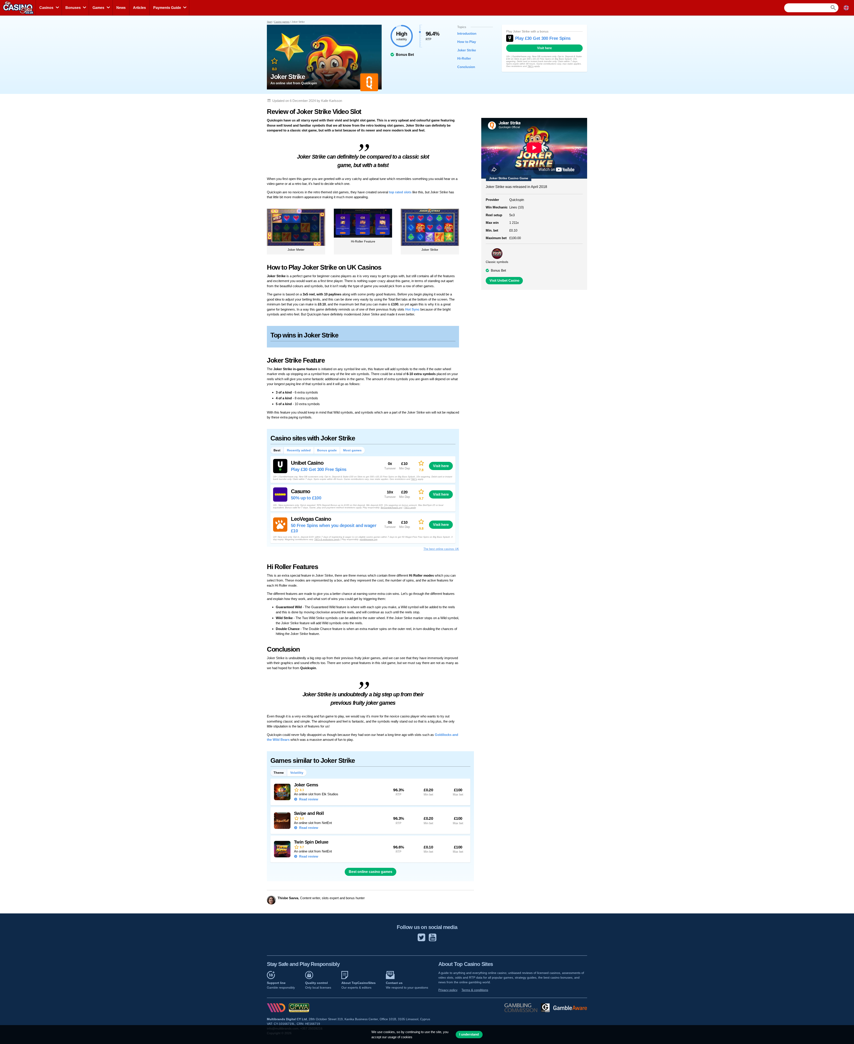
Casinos (46, 8)
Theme (279, 772)
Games (98, 8)
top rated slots (400, 192)
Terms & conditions (474, 990)
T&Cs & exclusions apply (327, 539)
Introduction (466, 33)
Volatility (296, 772)
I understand (469, 1034)
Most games (352, 450)
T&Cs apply (410, 507)
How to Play (466, 42)
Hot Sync (412, 309)
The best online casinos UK (441, 549)
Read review (308, 799)
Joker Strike (466, 50)
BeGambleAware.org (391, 507)
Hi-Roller (464, 58)
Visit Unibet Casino (504, 280)
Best (277, 450)
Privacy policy (447, 990)
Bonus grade (327, 450)
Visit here (544, 48)
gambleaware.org (368, 539)
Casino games (282, 21)
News (121, 8)
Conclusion (466, 67)
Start (269, 21)
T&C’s (531, 66)
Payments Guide (167, 8)
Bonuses (73, 8)
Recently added (299, 450)
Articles (139, 8)
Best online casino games (370, 872)
